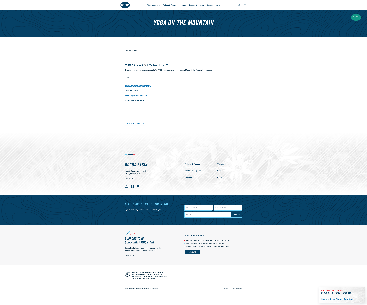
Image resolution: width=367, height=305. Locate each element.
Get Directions (130, 179)
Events (220, 177)
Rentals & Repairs (196, 5)
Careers (220, 171)
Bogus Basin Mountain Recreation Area (138, 86)
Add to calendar (135, 123)
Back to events (132, 50)
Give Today (192, 252)
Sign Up (236, 214)
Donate (210, 5)
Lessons (183, 5)
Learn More (129, 256)
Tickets (339, 299)
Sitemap (226, 288)
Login (218, 5)
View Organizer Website (136, 95)
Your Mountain (153, 5)
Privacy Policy (237, 288)
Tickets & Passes (170, 5)
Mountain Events (328, 299)
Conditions (348, 299)
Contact (220, 164)
